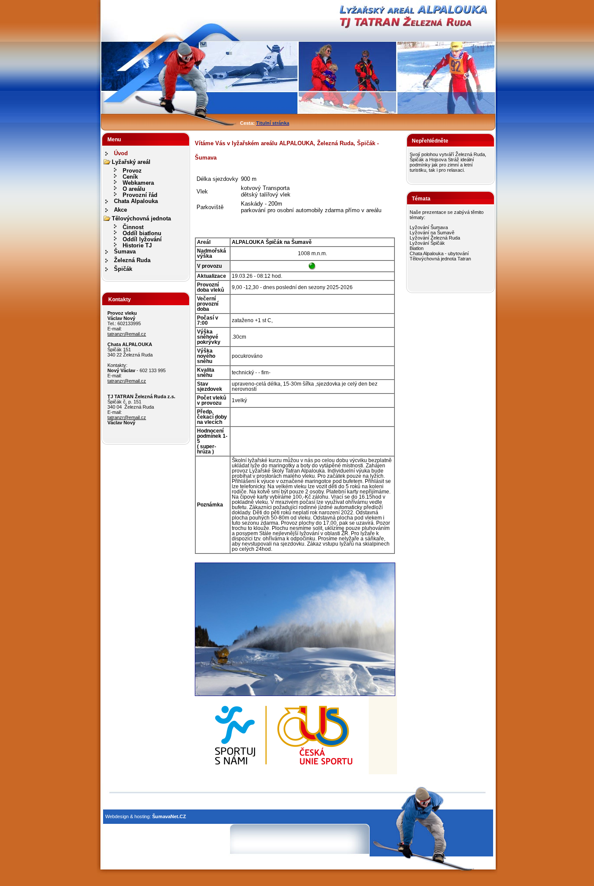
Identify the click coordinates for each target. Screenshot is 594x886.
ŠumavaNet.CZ (169, 816)
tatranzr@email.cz (126, 333)
